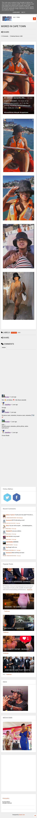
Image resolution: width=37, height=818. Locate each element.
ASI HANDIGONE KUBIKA (8, 544)
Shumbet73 (9, 531)
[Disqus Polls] (18, 371)
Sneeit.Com (22, 814)
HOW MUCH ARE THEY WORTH (17, 670)
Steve (7, 525)
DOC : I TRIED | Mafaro (7, 528)
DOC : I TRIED (16, 17)
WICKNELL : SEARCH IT (14, 628)
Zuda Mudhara (9, 541)
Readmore (29, 589)
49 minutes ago (20, 517)
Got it (23, 12)
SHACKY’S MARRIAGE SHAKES (17, 582)
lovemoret (9, 520)
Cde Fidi (8, 536)
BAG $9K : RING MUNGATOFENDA (9, 517)
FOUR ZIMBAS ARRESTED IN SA (9, 550)
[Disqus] (18, 416)
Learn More (16, 12)
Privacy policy (6, 798)
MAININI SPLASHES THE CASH (9, 523)
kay (7, 547)
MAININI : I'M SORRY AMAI (16, 607)
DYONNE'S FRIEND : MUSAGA (17, 649)
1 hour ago (18, 523)
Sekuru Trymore (10, 514)
